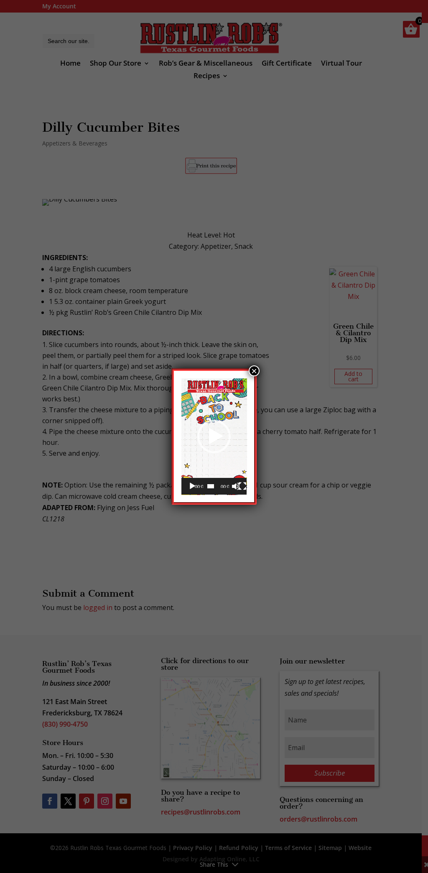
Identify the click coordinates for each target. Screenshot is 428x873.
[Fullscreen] (242, 486)
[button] (214, 436)
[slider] (210, 486)
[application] (214, 436)
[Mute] (236, 486)
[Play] (192, 486)
